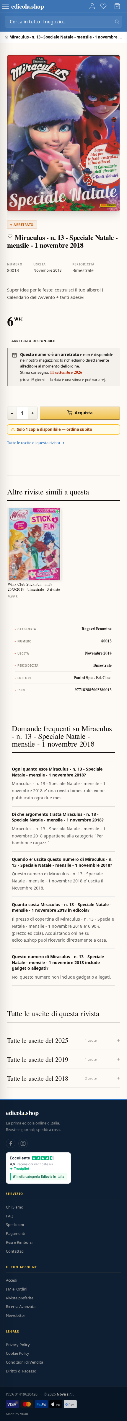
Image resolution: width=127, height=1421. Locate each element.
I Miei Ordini (16, 1289)
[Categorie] (5, 6)
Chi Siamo (14, 1207)
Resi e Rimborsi (19, 1242)
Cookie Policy (17, 1353)
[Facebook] (10, 1143)
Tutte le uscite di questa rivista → (35, 442)
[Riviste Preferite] (103, 6)
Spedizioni (15, 1224)
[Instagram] (23, 1143)
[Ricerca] (117, 21)
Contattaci (15, 1251)
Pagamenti (15, 1233)
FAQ (9, 1216)
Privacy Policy (18, 1344)
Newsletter (15, 1315)
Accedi (11, 1280)
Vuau (24, 1414)
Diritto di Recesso (21, 1371)
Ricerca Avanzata (20, 1306)
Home (6, 37)
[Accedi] (92, 6)
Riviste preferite (19, 1298)
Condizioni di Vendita (24, 1362)
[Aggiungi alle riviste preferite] (10, 236)
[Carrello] (117, 6)
